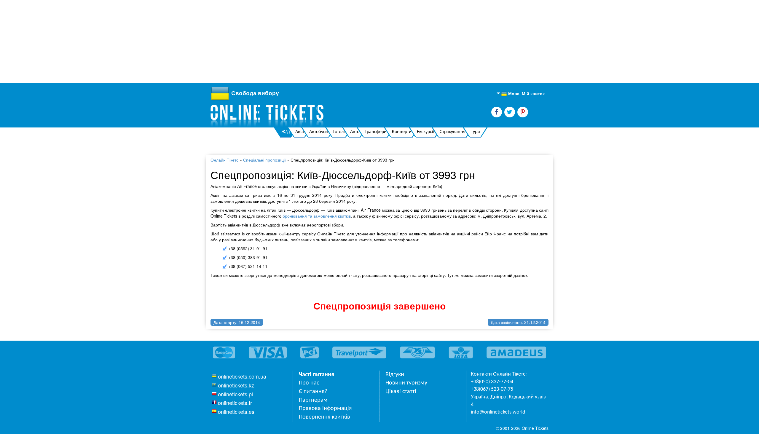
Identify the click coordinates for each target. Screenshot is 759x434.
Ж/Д (285, 132)
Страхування (452, 132)
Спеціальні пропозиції (264, 160)
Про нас (309, 383)
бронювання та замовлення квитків (317, 216)
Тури (475, 132)
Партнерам (313, 400)
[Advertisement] (178, 41)
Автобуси (318, 132)
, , (508, 401)
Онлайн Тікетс (224, 160)
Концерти (402, 132)
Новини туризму (406, 383)
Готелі (339, 132)
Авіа (299, 132)
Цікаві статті (400, 392)
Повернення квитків (324, 417)
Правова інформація (325, 408)
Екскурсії (425, 132)
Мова (510, 93)
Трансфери (376, 132)
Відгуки (394, 375)
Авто (354, 132)
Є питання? (313, 392)
